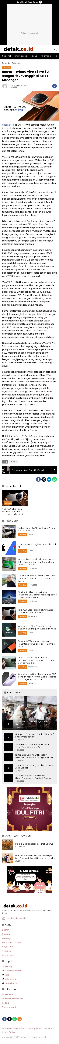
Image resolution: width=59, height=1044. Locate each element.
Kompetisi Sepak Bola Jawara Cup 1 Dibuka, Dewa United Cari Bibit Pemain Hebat (33, 777)
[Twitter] (43, 479)
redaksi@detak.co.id (16, 918)
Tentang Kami (9, 1007)
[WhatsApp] (54, 479)
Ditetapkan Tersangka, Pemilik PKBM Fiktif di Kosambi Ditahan (34, 735)
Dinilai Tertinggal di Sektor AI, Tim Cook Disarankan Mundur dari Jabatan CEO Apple (36, 578)
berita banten (11, 983)
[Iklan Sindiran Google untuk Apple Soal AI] (9, 548)
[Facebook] (38, 479)
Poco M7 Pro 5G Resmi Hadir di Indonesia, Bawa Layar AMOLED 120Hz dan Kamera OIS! (36, 660)
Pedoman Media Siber (12, 998)
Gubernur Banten (13, 970)
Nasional (6, 934)
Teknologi (6, 67)
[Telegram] (49, 479)
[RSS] (19, 1019)
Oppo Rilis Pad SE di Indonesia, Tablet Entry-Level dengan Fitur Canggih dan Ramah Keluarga (36, 562)
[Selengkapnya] (29, 906)
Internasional (8, 955)
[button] (55, 49)
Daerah (5, 929)
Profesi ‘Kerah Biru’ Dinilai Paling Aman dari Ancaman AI (36, 529)
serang (8, 966)
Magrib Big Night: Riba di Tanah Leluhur (34, 844)
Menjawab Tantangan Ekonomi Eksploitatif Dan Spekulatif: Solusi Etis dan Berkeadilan (36, 857)
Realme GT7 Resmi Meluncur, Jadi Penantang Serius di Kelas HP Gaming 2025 (36, 644)
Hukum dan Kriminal (11, 942)
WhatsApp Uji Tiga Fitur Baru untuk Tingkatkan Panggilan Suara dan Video (37, 627)
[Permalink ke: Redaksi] (5, 86)
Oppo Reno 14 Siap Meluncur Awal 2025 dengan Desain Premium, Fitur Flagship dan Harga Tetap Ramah (37, 677)
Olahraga (6, 938)
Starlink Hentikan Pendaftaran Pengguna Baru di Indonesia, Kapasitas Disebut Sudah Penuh (37, 595)
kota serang (10, 979)
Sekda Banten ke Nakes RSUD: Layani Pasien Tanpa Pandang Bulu (32, 746)
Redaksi (12, 85)
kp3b (7, 975)
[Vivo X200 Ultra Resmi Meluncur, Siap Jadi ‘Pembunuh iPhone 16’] (15, 498)
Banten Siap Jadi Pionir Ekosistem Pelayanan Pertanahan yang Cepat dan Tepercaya (34, 756)
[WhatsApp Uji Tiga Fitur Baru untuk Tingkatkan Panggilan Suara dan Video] (9, 630)
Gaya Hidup (7, 946)
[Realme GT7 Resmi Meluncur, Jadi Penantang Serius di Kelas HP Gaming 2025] (9, 646)
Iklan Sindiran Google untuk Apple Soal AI (37, 545)
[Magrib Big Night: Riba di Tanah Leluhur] (7, 845)
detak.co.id (8, 124)
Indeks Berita (8, 994)
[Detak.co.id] (18, 48)
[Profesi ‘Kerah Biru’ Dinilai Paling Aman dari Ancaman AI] (9, 531)
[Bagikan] (54, 86)
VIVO (15, 462)
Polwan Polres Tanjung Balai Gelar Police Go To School (34, 766)
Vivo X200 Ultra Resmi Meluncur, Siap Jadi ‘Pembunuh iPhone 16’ (12, 512)
